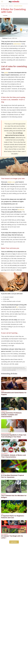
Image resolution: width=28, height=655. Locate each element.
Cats (7, 5)
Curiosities (4, 411)
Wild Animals (4, 453)
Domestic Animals (18, 5)
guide (6, 72)
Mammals (3, 494)
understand (17, 44)
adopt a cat (11, 182)
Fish (2, 514)
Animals (11, 5)
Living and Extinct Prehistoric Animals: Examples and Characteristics (11, 414)
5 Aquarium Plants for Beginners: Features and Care (12, 516)
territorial (21, 209)
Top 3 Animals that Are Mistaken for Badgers (13, 496)
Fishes (2, 473)
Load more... (14, 542)
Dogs (2, 391)
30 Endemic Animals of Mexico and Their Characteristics (13, 456)
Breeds (2, 5)
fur (17, 307)
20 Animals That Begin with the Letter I (12, 537)
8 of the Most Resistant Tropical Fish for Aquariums (12, 476)
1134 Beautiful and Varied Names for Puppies (13, 393)
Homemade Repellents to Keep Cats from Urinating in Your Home (13, 436)
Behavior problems (6, 433)
